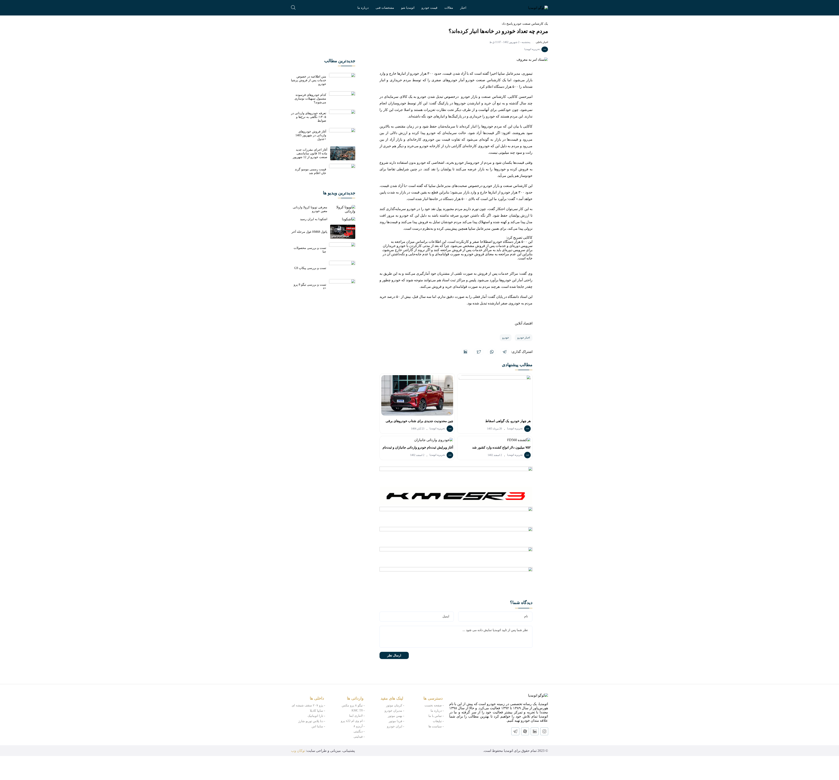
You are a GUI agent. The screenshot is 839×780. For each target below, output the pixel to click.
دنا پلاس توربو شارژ (310, 721)
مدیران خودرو (393, 710)
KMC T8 (357, 710)
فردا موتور (395, 721)
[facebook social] (525, 731)
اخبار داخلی (542, 42)
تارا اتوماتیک (315, 716)
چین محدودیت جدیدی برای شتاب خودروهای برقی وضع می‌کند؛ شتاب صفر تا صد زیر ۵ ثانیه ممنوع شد (418, 422)
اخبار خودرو (523, 337)
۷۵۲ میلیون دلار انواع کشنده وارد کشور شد (501, 447)
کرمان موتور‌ (394, 705)
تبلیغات (437, 721)
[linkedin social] (535, 731)
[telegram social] (515, 731)
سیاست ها (435, 726)
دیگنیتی (358, 731)
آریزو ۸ (358, 726)
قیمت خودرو (429, 7)
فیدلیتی (358, 736)
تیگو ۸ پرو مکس (352, 705)
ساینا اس (317, 726)
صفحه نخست (433, 705)
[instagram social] (544, 731)
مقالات (448, 7)
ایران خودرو (394, 726)
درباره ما (363, 7)
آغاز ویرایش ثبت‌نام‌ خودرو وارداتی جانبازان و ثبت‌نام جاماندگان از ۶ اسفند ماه (418, 449)
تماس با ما (435, 716)
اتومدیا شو (407, 7)
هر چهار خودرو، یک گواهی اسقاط (508, 421)
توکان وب (298, 750)
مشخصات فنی (385, 7)
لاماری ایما (356, 715)
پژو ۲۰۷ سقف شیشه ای (307, 705)
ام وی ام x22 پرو (352, 721)
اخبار (463, 7)
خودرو (505, 337)
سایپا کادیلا (316, 710)
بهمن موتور (395, 716)
